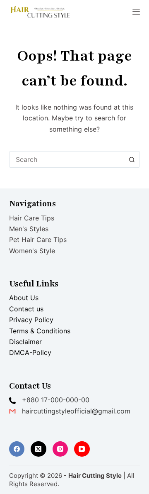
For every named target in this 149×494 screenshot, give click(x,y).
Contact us (26, 309)
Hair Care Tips (31, 218)
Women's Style (32, 251)
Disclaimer (25, 341)
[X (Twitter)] (38, 449)
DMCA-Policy (30, 352)
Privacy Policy (31, 319)
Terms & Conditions (39, 331)
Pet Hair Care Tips (38, 239)
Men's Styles (28, 229)
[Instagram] (60, 449)
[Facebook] (17, 449)
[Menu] (136, 11)
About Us (23, 297)
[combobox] (67, 159)
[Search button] (131, 159)
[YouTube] (82, 449)
